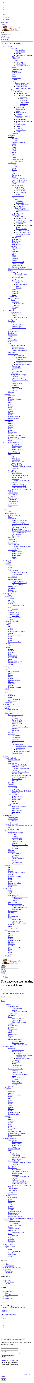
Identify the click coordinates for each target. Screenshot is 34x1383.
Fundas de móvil (21, 119)
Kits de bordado (17, 265)
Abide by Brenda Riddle (23, 232)
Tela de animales (21, 192)
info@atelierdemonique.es (8, 1314)
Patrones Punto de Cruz (19, 267)
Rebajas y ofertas (13, 298)
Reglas (14, 76)
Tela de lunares (20, 190)
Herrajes (18, 53)
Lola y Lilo (19, 276)
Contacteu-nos (9, 1273)
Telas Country (16, 241)
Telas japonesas (16, 239)
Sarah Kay (19, 288)
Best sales (7, 1284)
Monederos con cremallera (24, 121)
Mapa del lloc (9, 1271)
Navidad (14, 149)
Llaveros (18, 131)
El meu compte (9, 1291)
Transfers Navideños (18, 277)
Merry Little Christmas (22, 204)
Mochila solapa (24, 102)
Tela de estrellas (20, 189)
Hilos (15, 60)
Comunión (15, 293)
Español (7, 17)
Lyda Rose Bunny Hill (22, 230)
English (7, 19)
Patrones (12, 163)
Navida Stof (19, 213)
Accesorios (13, 48)
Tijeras (14, 255)
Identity (7, 1293)
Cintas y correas (20, 52)
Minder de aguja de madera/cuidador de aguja (23, 87)
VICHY (14, 237)
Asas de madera (18, 50)
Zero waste (19, 128)
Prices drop (8, 1280)
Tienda (8, 46)
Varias (18, 194)
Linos (13, 197)
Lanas (11, 300)
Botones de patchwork (20, 83)
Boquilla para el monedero (24, 55)
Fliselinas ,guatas (17, 69)
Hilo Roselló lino (21, 64)
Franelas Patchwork (18, 196)
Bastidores (15, 251)
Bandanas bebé (20, 109)
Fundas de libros (21, 130)
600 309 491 (4, 1311)
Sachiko (14, 260)
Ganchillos (15, 305)
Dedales (14, 79)
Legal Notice (8, 1269)
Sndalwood (19, 223)
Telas (9, 511)
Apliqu (14, 74)
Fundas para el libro (18, 159)
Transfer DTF (14, 272)
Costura (14, 140)
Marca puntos (16, 307)
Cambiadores (20, 107)
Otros (13, 171)
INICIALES (17, 282)
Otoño (14, 157)
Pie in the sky (20, 203)
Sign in (3, 1357)
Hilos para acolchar (21, 62)
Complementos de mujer (21, 116)
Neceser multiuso (21, 112)
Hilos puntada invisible (23, 65)
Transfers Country (17, 281)
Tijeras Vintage (16, 57)
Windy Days (19, 201)
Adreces (7, 1296)
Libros (14, 253)
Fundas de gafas (21, 124)
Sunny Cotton (20, 303)
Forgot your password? (8, 1355)
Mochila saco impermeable (24, 99)
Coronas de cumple (21, 93)
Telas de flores (16, 244)
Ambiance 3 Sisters (21, 229)
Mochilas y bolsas (23, 95)
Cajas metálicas (16, 78)
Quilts (14, 151)
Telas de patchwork (15, 185)
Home (6, 756)
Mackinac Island (21, 218)
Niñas (15, 286)
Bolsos (18, 123)
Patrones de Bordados (18, 182)
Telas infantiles (18, 187)
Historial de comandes (11, 1295)
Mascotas (15, 133)
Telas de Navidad (19, 208)
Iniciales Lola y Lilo (22, 284)
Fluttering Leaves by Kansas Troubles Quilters (24, 221)
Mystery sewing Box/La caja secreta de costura (19, 1218)
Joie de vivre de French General (21, 489)
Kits (11, 137)
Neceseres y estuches (18, 142)
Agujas (14, 67)
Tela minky (15, 243)
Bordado (12, 246)
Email (2, 1347)
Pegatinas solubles (17, 263)
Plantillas (14, 71)
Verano (14, 295)
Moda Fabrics (17, 217)
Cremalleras (15, 59)
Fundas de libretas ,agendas (20, 180)
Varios (14, 152)
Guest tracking (9, 1298)
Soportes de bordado (18, 262)
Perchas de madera (21, 85)
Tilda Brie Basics (21, 206)
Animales (15, 291)
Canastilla (19, 114)
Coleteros (19, 126)
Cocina (14, 144)
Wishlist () (4, 22)
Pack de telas (16, 215)
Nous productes (9, 1282)
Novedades (11, 135)
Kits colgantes (16, 248)
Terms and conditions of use (13, 1267)
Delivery (7, 1264)
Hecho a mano (14, 90)
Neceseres (19, 118)
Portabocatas (23, 97)
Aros (13, 81)
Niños (14, 147)
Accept (3, 1379)
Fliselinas (15, 258)
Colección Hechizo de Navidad (21, 467)
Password (4, 1351)
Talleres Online (12, 296)
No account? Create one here (9, 1360)
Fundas (14, 154)
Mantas (18, 111)
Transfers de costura (19, 274)
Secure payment (9, 1266)
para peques (17, 92)
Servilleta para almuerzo (24, 104)
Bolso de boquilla (17, 161)
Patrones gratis (16, 175)
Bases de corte (16, 72)
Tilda (15, 199)
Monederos (15, 138)
